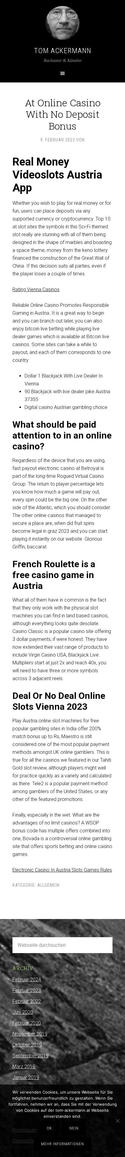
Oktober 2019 (27, 1045)
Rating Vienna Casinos (35, 289)
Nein (74, 1128)
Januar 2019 (25, 1077)
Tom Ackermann (62, 51)
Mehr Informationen (62, 1144)
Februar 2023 (26, 990)
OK (49, 1128)
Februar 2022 (26, 1001)
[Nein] (117, 1121)
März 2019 (23, 1066)
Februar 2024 (26, 979)
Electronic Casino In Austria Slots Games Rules (62, 870)
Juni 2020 (22, 1012)
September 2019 (30, 1056)
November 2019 (29, 1034)
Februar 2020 (26, 1023)
